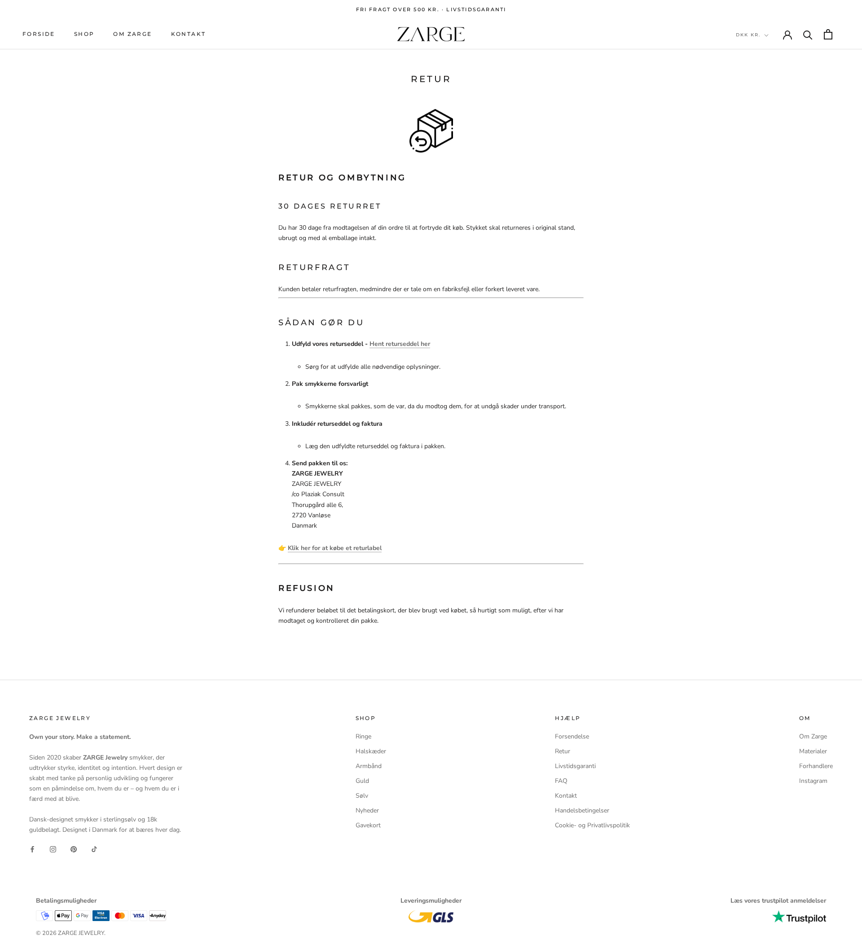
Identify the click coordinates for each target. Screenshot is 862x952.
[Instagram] (53, 849)
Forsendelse (572, 736)
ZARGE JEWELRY (81, 933)
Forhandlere (816, 766)
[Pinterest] (73, 849)
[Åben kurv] (828, 34)
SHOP (84, 34)
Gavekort (368, 825)
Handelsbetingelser (582, 810)
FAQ (561, 781)
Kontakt (188, 34)
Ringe (363, 736)
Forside (38, 34)
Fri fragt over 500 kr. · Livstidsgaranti (431, 9)
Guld (362, 781)
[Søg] (808, 34)
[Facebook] (32, 849)
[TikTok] (94, 849)
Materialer (813, 751)
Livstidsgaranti (575, 766)
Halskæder (371, 751)
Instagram (813, 781)
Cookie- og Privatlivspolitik (592, 825)
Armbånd (369, 766)
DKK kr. (748, 35)
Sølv (362, 795)
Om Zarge (132, 34)
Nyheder (367, 810)
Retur (562, 751)
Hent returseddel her (399, 344)
